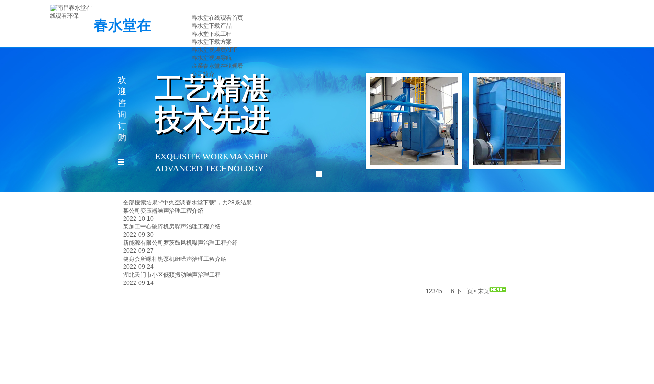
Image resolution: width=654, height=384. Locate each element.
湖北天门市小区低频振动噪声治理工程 (172, 274)
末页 (483, 291)
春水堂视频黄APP (214, 49)
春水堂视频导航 (212, 58)
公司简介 (203, 74)
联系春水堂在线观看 (217, 66)
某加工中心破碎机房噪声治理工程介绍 (172, 226)
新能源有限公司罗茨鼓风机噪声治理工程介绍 (180, 242)
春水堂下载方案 (212, 41)
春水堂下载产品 (212, 26)
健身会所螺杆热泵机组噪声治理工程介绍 (174, 259)
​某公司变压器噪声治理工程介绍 (163, 210)
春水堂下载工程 (212, 34)
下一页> (466, 291)
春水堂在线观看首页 (217, 17)
